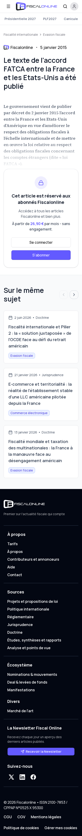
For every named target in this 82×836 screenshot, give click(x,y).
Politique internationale (28, 609)
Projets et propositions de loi (32, 601)
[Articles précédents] (63, 294)
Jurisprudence (20, 624)
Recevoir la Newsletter (44, 751)
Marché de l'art (20, 710)
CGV (21, 816)
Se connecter (41, 242)
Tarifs (12, 543)
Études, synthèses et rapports (34, 640)
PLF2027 (49, 19)
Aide (11, 567)
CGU (8, 816)
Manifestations (21, 689)
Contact (14, 574)
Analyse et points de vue (29, 647)
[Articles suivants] (74, 294)
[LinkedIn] (22, 777)
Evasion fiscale (54, 34)
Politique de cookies (21, 827)
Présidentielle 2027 (20, 19)
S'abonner (41, 255)
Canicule (71, 19)
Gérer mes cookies (60, 827)
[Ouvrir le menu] (8, 6)
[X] (11, 777)
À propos (15, 551)
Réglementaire (20, 616)
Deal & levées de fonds (27, 682)
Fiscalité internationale (21, 34)
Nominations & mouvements (32, 674)
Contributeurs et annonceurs (33, 559)
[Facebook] (33, 777)
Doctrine (15, 632)
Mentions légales (46, 816)
